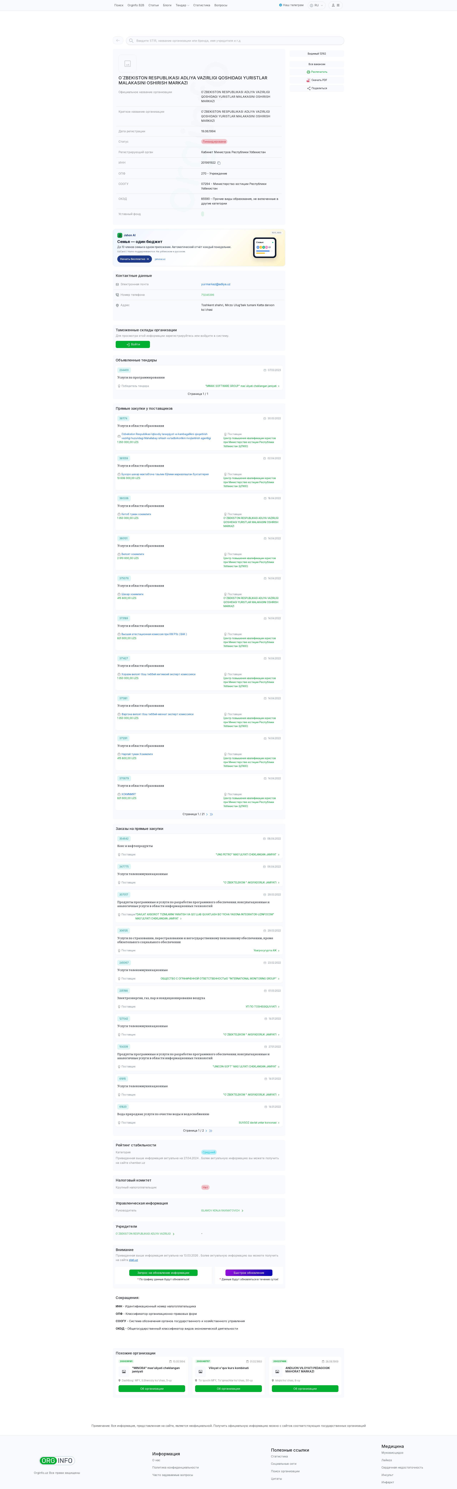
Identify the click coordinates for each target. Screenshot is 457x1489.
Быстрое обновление (249, 1273)
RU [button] (317, 5)
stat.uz (133, 1260)
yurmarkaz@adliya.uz (215, 284)
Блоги (167, 5)
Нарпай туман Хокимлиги (137, 754)
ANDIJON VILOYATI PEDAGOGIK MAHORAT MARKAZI (307, 1369)
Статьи (154, 5)
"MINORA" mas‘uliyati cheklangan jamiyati (156, 1369)
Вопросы (220, 5)
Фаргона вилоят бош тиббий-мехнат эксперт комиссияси (158, 714)
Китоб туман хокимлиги (136, 514)
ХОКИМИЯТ (129, 794)
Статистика (201, 5)
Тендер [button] (181, 5)
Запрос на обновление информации (163, 1273)
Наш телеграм (292, 5)
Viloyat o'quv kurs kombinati (229, 1368)
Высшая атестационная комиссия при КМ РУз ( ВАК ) (154, 634)
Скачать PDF (319, 79)
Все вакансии (317, 64)
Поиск (118, 5)
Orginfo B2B (136, 5)
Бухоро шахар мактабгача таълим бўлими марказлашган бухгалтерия (165, 474)
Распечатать (319, 71)
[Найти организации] (57, 1460)
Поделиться (319, 88)
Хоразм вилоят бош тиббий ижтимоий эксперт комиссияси (158, 674)
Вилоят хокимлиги (133, 554)
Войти (135, 344)
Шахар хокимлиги (132, 594)
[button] (336, 5)
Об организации (152, 1388)
